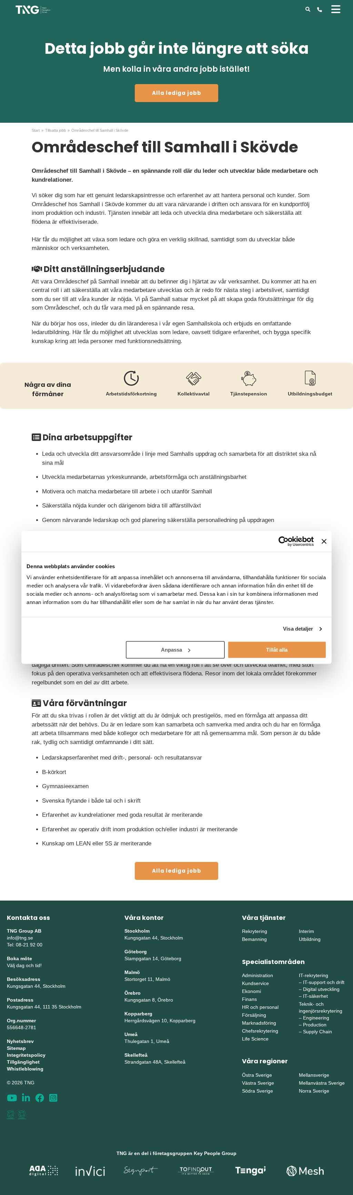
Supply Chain (317, 1031)
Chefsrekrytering (260, 1031)
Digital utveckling (321, 989)
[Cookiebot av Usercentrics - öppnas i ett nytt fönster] (283, 541)
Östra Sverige (257, 1075)
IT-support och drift (323, 982)
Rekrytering (254, 931)
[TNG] (33, 9)
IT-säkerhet (315, 996)
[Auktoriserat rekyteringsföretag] (22, 1114)
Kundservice (255, 983)
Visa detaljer (298, 629)
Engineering (316, 1018)
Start (36, 130)
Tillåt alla (277, 650)
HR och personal (260, 1007)
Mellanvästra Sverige (322, 1083)
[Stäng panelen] (324, 541)
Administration (257, 975)
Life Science (255, 1039)
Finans (249, 999)
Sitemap (16, 1048)
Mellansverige (314, 1075)
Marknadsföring (259, 1023)
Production (314, 1024)
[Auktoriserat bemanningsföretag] (10, 1114)
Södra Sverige (257, 1091)
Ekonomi (251, 991)
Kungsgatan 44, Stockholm (36, 986)
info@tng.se (20, 938)
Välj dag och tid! (24, 965)
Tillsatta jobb (55, 130)
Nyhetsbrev (20, 1041)
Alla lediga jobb (176, 93)
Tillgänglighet (23, 1062)
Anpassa (171, 650)
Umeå (131, 1034)
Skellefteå (136, 1055)
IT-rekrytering (313, 975)
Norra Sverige (314, 1091)
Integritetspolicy (26, 1055)
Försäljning (254, 1015)
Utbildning (310, 939)
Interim (306, 931)
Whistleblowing (25, 1069)
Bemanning (254, 939)
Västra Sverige (258, 1083)
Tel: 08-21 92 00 (24, 944)
